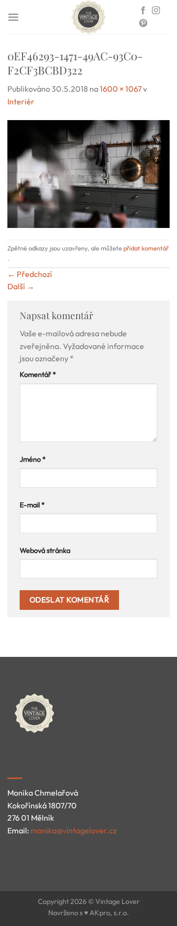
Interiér (20, 101)
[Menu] (13, 17)
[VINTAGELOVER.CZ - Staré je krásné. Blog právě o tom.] (88, 17)
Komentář (38, 374)
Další (20, 286)
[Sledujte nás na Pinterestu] (143, 23)
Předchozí (29, 274)
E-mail (32, 505)
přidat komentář (146, 248)
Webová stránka (45, 550)
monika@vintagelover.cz (73, 830)
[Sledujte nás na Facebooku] (143, 10)
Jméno (33, 459)
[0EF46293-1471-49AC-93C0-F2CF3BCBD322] (88, 172)
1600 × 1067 (121, 89)
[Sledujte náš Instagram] (156, 10)
